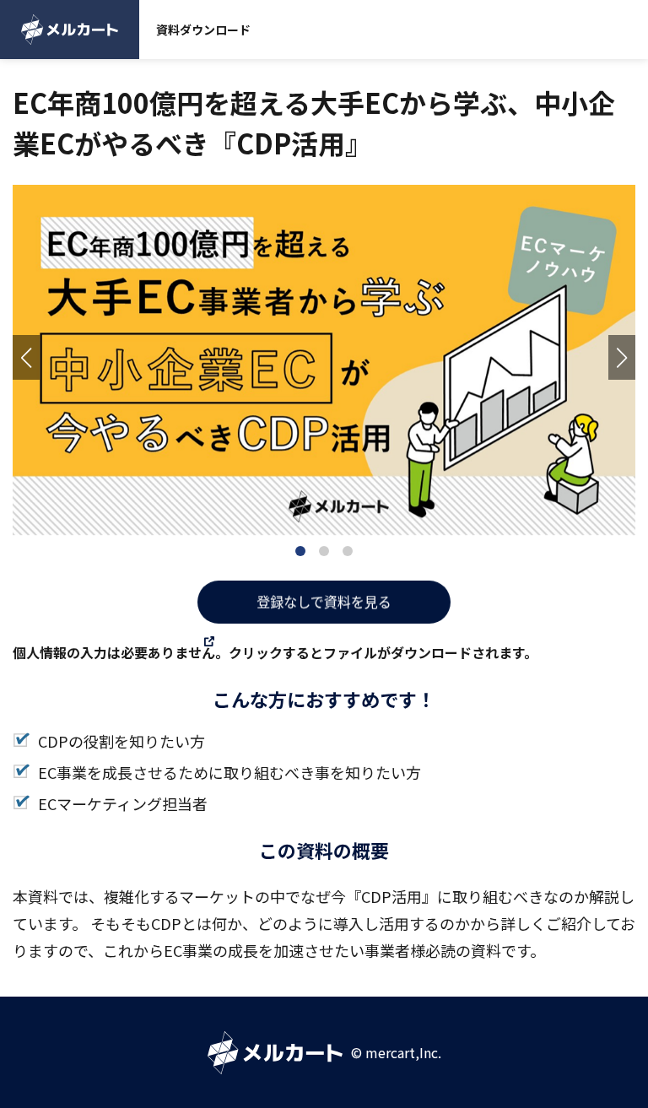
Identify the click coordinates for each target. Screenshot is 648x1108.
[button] (26, 357)
